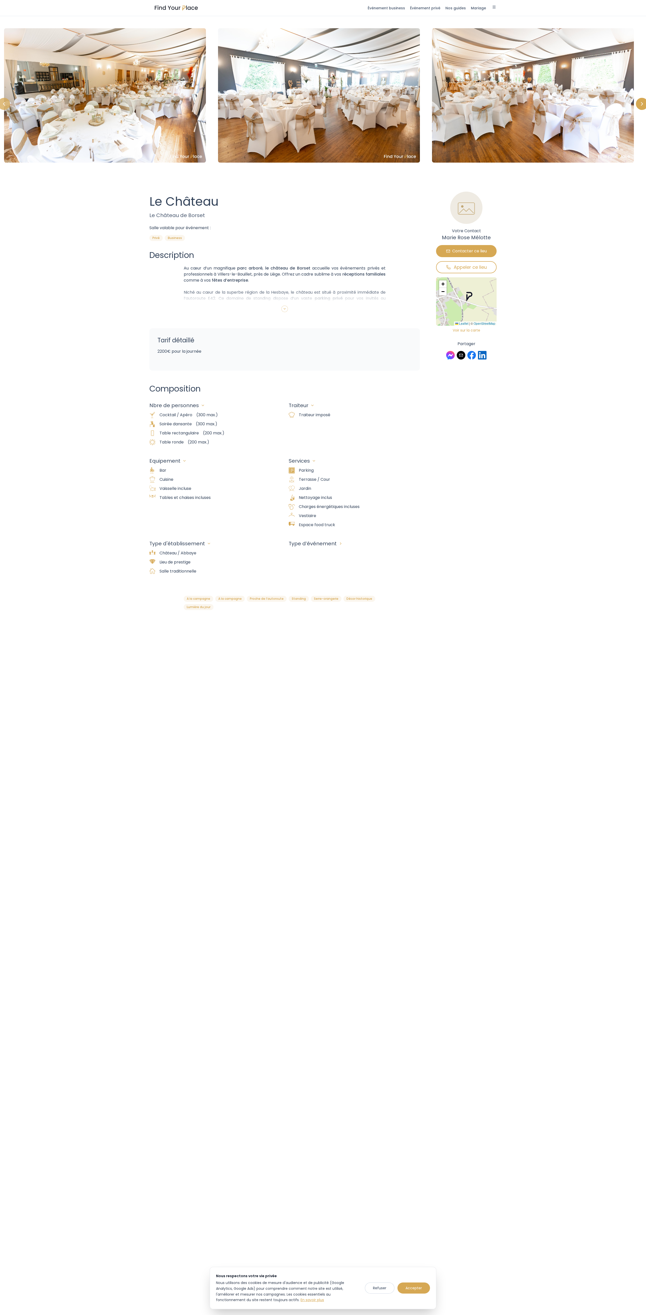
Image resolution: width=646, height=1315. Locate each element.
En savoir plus (312, 1299)
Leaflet (463, 323)
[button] (469, 297)
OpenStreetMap (484, 323)
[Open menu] (494, 8)
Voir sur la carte (466, 330)
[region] (323, 104)
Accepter (414, 1288)
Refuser (379, 1288)
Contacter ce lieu (469, 251)
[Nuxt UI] (176, 8)
